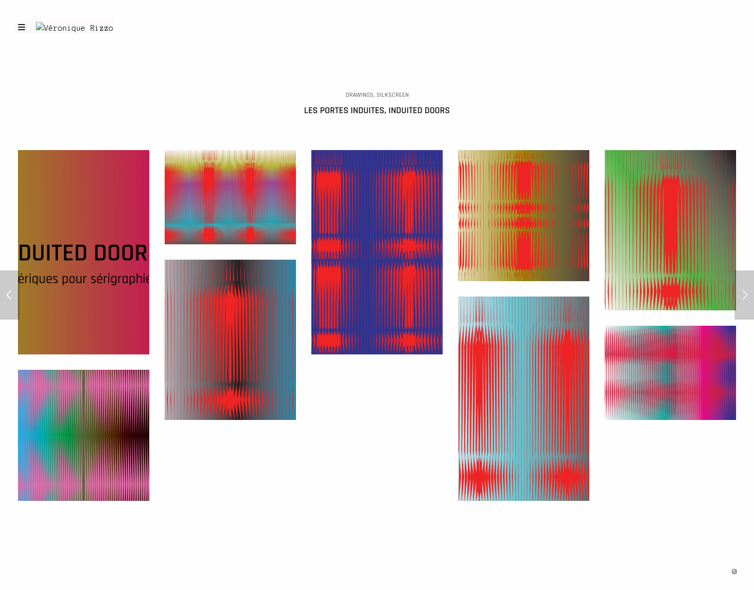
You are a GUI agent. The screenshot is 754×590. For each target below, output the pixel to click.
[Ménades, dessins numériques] (744, 295)
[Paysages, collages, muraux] (9, 295)
